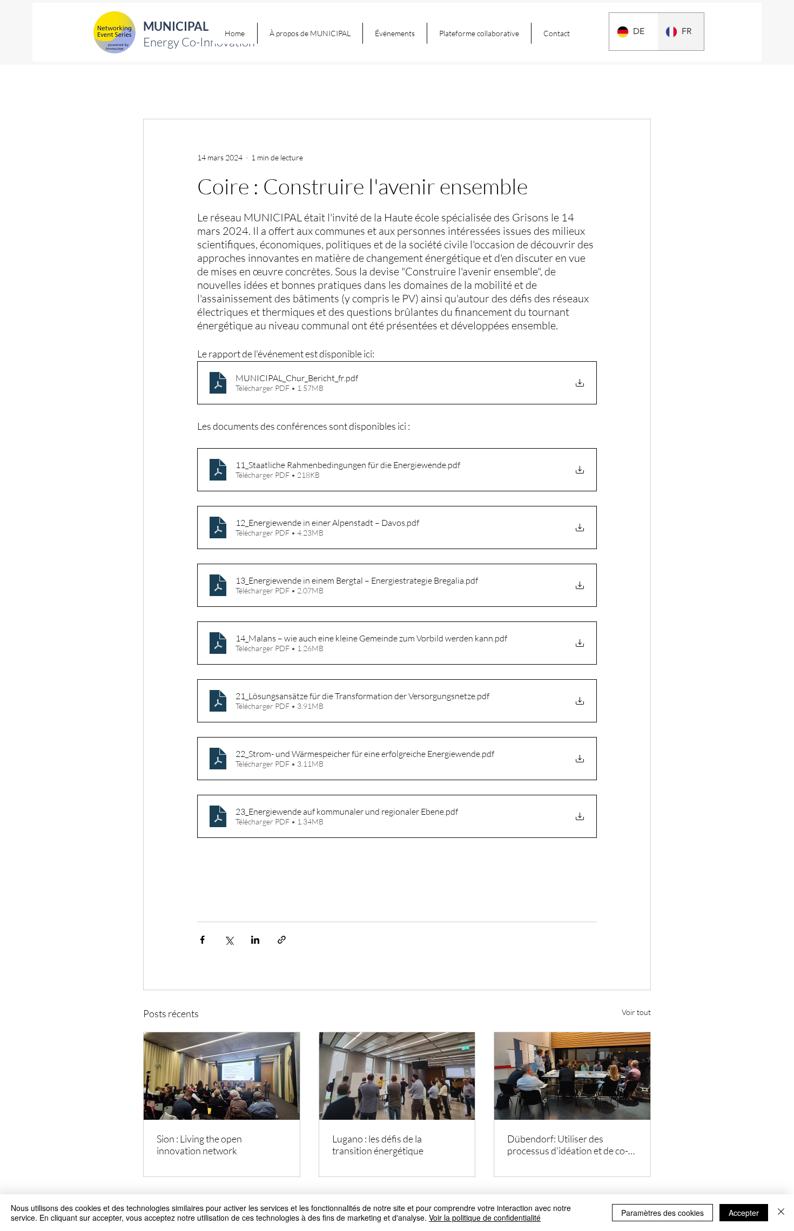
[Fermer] (781, 1212)
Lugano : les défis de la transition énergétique (377, 1144)
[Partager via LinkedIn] (255, 940)
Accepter (744, 1212)
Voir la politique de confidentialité (485, 1217)
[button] (309, 33)
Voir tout (636, 1012)
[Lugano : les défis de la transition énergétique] (397, 1076)
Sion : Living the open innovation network (199, 1144)
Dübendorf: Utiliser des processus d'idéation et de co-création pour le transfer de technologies (567, 1144)
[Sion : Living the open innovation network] (222, 1076)
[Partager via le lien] (282, 940)
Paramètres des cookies (662, 1212)
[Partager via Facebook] (202, 940)
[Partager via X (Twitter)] (229, 940)
